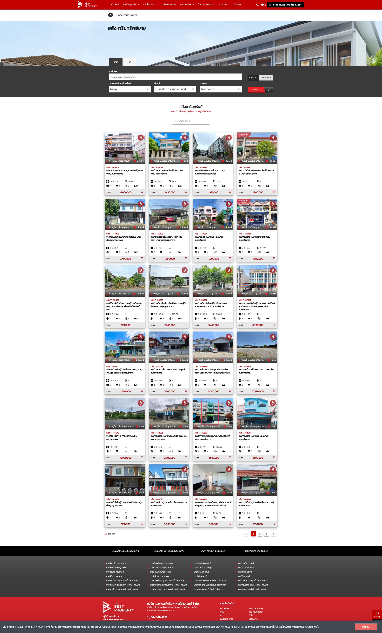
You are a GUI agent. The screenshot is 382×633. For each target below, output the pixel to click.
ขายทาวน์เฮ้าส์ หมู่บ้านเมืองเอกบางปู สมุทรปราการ (254, 437)
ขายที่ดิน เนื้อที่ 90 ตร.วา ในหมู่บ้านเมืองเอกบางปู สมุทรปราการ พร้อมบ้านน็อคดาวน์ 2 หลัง (124, 306)
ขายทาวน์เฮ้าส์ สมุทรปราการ (161, 567)
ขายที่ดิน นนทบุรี (200, 576)
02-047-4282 (159, 617)
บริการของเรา (169, 4)
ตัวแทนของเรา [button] (205, 4)
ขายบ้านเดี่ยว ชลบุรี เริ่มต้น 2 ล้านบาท (253, 580)
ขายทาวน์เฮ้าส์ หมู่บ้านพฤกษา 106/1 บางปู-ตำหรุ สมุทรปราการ (124, 504)
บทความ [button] (222, 4)
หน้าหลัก (114, 4)
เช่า (221, 615)
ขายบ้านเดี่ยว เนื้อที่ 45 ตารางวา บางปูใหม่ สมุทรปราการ (168, 371)
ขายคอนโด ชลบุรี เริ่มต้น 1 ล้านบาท (252, 589)
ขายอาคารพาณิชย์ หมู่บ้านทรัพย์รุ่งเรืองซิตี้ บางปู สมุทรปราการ (212, 437)
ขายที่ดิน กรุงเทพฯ (114, 576)
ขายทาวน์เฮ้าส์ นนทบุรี (203, 567)
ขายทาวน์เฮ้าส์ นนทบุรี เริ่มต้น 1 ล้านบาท (210, 584)
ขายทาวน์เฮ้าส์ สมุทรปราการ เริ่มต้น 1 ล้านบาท (168, 584)
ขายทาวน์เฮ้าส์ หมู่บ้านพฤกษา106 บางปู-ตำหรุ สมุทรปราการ (169, 437)
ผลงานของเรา (187, 4)
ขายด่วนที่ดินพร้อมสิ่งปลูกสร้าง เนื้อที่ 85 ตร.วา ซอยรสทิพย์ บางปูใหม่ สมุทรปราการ (212, 371)
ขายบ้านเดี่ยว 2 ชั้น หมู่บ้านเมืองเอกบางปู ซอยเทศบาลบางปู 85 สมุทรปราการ (211, 304)
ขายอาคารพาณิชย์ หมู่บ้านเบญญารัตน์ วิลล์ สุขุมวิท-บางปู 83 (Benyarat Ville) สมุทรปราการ (257, 306)
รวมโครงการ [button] (149, 4)
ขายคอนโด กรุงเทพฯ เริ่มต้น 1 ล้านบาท (122, 589)
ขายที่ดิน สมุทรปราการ (159, 576)
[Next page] (273, 533)
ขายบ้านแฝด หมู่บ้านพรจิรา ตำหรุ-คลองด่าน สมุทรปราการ (169, 504)
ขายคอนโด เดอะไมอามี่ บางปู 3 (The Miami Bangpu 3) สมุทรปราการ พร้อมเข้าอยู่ (213, 504)
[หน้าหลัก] (87, 7)
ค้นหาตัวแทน (226, 619)
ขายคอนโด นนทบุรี (201, 571)
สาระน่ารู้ (253, 619)
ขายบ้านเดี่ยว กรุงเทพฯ (116, 563)
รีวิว (251, 615)
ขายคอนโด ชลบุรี (245, 571)
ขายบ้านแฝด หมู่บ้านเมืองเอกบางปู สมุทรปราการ (209, 238)
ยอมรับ (365, 627)
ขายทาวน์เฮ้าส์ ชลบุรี (246, 567)
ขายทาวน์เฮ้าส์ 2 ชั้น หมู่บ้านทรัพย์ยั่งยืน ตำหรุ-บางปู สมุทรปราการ (256, 172)
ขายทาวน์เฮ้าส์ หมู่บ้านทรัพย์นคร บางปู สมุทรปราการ (254, 238)
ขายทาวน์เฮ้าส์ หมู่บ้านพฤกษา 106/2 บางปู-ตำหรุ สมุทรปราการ (124, 238)
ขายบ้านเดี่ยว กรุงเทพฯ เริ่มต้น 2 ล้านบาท (123, 580)
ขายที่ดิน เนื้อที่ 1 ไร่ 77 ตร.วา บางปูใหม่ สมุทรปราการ (121, 437)
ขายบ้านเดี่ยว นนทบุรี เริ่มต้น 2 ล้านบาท (210, 580)
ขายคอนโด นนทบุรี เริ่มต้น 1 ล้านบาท (208, 589)
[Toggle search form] (257, 5)
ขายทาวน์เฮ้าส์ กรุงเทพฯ (116, 567)
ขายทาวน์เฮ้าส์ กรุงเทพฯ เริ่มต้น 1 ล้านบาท (123, 584)
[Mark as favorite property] (142, 192)
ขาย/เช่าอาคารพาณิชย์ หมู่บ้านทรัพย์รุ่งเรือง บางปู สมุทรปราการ (124, 172)
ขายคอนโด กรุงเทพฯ (115, 571)
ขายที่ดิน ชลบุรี (244, 576)
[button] (191, 120)
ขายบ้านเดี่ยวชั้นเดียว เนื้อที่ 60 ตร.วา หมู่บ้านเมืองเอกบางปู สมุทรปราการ (169, 304)
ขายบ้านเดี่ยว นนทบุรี (202, 563)
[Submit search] (268, 89)
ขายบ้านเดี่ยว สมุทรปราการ (161, 563)
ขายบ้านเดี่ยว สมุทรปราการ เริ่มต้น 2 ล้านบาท (168, 580)
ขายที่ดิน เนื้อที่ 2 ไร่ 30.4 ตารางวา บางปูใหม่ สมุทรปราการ (256, 371)
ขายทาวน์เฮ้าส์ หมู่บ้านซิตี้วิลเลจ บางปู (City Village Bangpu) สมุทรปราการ (124, 371)
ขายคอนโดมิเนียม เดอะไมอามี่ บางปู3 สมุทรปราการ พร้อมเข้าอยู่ (210, 172)
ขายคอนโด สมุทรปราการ (160, 571)
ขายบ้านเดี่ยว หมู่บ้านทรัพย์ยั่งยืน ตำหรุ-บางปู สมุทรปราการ (167, 172)
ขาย (222, 611)
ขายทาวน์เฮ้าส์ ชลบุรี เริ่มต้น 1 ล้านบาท (253, 584)
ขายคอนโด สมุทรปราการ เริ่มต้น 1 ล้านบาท (167, 589)
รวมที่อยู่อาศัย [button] (130, 4)
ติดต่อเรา (238, 4)
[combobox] (175, 76)
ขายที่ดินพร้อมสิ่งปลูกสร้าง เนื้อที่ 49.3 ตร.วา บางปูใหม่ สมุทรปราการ (166, 238)
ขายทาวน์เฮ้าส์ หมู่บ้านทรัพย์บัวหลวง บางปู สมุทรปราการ (256, 504)
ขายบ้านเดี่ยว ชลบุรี (246, 563)
